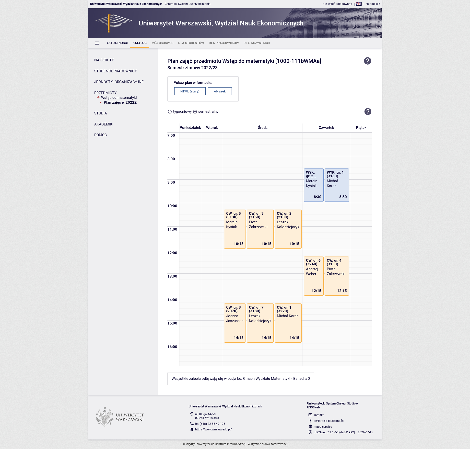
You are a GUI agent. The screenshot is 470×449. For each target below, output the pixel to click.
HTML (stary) (190, 91)
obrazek (220, 91)
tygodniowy (182, 111)
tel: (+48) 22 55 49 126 (210, 424)
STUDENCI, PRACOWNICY (115, 71)
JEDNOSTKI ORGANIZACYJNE (119, 82)
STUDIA (100, 113)
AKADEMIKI (103, 124)
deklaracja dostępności (329, 421)
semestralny (208, 111)
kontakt (319, 415)
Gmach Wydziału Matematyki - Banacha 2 (276, 378)
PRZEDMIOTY (105, 93)
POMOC (100, 135)
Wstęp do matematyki (119, 97)
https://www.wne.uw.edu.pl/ (213, 429)
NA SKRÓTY (104, 60)
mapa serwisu (323, 426)
